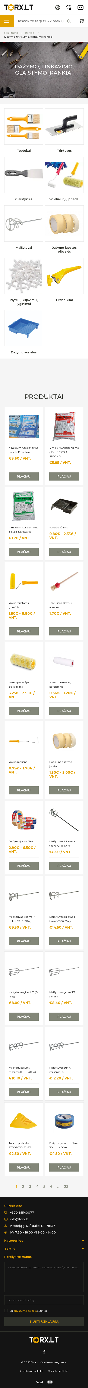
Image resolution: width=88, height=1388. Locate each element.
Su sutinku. (28, 1310)
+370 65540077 (22, 1212)
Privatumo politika (31, 1371)
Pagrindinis (11, 32)
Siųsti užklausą (44, 1321)
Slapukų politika (58, 1371)
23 (66, 1187)
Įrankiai (30, 32)
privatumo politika (25, 1310)
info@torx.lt (19, 1219)
